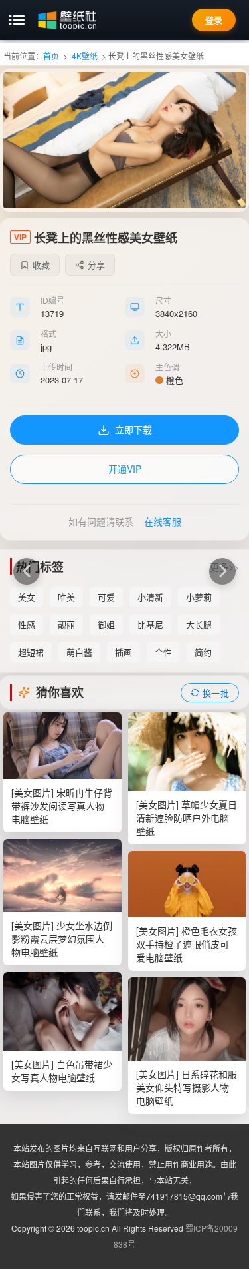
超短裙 (31, 652)
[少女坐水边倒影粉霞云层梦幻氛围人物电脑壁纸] (62, 875)
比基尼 (150, 624)
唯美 (66, 597)
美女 (26, 597)
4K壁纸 (85, 55)
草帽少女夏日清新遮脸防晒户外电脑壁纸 (186, 818)
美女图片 (32, 792)
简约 (203, 652)
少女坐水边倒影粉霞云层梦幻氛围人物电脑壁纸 (61, 939)
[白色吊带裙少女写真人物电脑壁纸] (62, 1011)
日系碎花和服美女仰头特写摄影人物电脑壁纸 (186, 1087)
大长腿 (199, 624)
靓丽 (66, 624)
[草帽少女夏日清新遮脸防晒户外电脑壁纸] (187, 751)
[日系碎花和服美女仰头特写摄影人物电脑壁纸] (187, 1019)
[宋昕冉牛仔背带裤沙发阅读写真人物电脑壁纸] (62, 745)
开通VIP (124, 468)
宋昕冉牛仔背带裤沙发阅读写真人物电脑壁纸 (61, 806)
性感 (26, 624)
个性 (163, 652)
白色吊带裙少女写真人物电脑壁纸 (61, 1070)
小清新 (150, 597)
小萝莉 (199, 597)
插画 (123, 652)
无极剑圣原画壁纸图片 (222, 571)
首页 (51, 55)
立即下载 (133, 429)
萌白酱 (79, 652)
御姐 (106, 624)
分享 (96, 264)
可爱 (106, 597)
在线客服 (162, 521)
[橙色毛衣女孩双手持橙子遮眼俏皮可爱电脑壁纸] (187, 884)
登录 (213, 19)
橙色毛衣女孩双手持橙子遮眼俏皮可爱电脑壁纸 (186, 944)
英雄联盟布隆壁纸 (26, 571)
